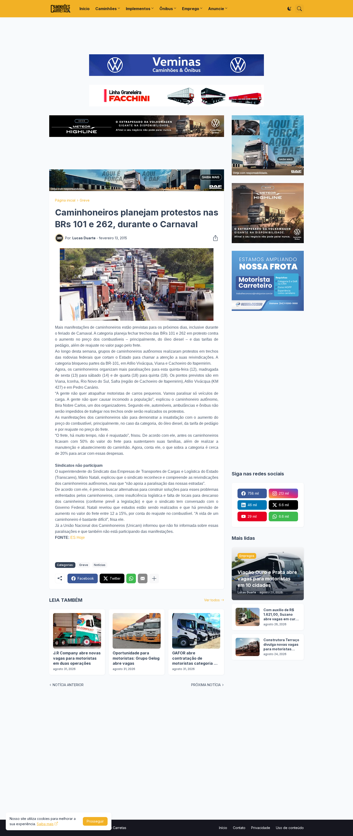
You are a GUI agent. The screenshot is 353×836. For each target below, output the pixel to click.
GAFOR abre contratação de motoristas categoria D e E (196, 658)
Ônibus (166, 8)
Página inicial (65, 200)
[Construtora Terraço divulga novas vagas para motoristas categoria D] (248, 647)
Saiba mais (45, 824)
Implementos (138, 8)
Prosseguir (95, 821)
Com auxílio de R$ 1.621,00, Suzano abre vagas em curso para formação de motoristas (281, 614)
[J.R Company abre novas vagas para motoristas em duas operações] (77, 631)
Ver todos (212, 600)
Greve (85, 200)
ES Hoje (77, 537)
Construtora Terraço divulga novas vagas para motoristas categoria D (281, 645)
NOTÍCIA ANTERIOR (68, 685)
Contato (239, 828)
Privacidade (260, 828)
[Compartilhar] (214, 238)
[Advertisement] (176, 36)
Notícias (99, 565)
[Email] (142, 578)
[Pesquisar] (299, 8)
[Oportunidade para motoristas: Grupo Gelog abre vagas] (137, 631)
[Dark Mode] (289, 8)
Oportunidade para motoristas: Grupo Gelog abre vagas (136, 658)
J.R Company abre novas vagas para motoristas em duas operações (77, 658)
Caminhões (106, 8)
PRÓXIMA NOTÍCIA (206, 685)
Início (84, 8)
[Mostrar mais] (154, 578)
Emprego (190, 8)
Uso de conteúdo (290, 828)
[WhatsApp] (131, 578)
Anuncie (216, 8)
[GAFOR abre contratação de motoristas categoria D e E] (196, 631)
